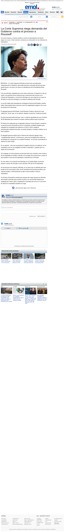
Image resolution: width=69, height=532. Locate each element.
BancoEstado (41, 286)
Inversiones (23, 0)
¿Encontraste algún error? (25, 188)
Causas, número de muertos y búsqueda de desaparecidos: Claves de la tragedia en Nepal (39, 262)
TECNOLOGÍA (4, 524)
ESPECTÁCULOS (5, 522)
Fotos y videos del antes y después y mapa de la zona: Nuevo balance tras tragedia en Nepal (16, 262)
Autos (28, 0)
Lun (62, 0)
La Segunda (58, 0)
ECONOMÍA (3, 520)
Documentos (18, 14)
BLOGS (38, 523)
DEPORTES (3, 521)
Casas (53, 0)
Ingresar (54, 9)
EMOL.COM (39, 521)
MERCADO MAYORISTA (56, 523)
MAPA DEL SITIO (27, 524)
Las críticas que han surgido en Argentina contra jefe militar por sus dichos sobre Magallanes (28, 262)
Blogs (11, 0)
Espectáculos (32, 12)
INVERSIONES (48, 520)
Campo (18, 0)
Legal (15, 0)
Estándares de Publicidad (50, 529)
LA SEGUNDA (48, 522)
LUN (46, 521)
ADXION (56, 520)
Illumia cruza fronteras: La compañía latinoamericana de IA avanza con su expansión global (18, 298)
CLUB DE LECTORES (39, 519)
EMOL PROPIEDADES (29, 520)
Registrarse (59, 9)
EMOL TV (15, 521)
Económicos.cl (44, 0)
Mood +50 (27, 286)
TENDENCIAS (15, 518)
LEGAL (38, 525)
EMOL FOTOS (16, 522)
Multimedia (24, 14)
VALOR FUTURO (58, 521)
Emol (2, 0)
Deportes (20, 12)
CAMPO (46, 518)
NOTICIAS (3, 518)
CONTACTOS (27, 522)
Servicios (52, 12)
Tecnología (7, 14)
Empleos (39, 0)
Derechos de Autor (13, 529)
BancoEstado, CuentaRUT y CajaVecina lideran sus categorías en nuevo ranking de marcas (42, 298)
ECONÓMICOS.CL (58, 518)
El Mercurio (7, 0)
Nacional (7, 12)
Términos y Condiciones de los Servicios (36, 529)
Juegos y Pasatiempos (32, 14)
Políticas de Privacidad (22, 529)
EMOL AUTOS (27, 518)
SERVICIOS (15, 520)
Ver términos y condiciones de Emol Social (24, 246)
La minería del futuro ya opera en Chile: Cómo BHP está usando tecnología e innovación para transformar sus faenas (6, 298)
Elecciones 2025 (42, 14)
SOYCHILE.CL (48, 524)
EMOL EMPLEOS (28, 521)
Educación (12, 14)
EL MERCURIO (40, 522)
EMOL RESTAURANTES (18, 524)
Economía (13, 12)
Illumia (15, 286)
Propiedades (33, 0)
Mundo (26, 12)
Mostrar (32, 3)
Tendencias (41, 12)
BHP (2, 286)
